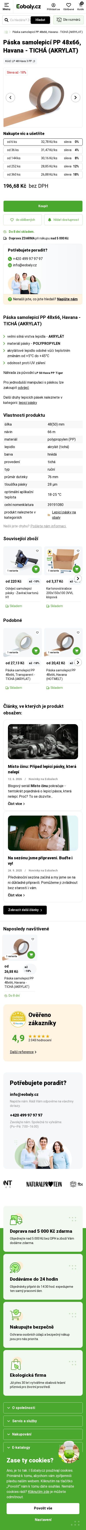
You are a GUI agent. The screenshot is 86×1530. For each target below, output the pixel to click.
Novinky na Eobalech (43, 779)
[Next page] (75, 97)
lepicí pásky (28, 403)
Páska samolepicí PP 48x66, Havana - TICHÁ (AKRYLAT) (48, 32)
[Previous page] (10, 97)
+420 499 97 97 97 (26, 1115)
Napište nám (67, 299)
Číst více (15, 804)
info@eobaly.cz (24, 1094)
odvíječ (23, 388)
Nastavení (43, 1520)
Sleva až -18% (16, 72)
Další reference (22, 1052)
